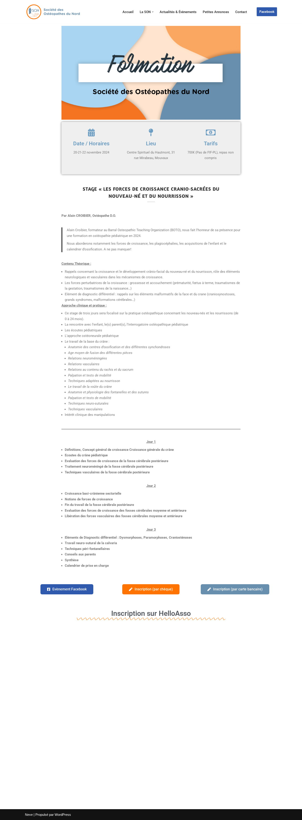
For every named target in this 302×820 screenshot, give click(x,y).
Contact (241, 12)
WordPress (63, 814)
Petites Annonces (216, 12)
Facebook (266, 11)
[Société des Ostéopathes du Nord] (52, 12)
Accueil (128, 12)
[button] (153, 12)
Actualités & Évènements (178, 12)
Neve (29, 814)
